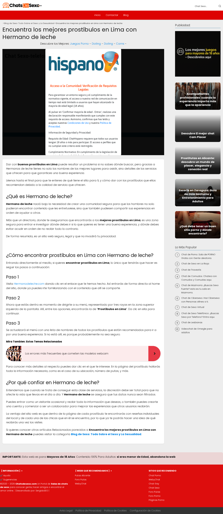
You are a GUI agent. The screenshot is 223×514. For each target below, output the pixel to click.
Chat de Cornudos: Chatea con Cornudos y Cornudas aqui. (199, 278)
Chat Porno (155, 475)
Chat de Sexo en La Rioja (195, 263)
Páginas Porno (156, 500)
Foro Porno (154, 495)
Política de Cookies (115, 510)
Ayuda (6, 475)
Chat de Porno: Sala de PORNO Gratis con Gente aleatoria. (198, 256)
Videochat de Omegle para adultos (196, 330)
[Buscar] (220, 6)
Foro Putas (80, 479)
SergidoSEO (42, 490)
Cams (120, 44)
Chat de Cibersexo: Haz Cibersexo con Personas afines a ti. (200, 299)
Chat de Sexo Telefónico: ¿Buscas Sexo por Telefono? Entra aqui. (200, 315)
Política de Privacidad (88, 510)
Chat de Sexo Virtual (192, 307)
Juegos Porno (79, 44)
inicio (98, 15)
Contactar (112, 15)
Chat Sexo (154, 487)
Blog (125, 15)
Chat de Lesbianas (191, 322)
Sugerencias (10, 479)
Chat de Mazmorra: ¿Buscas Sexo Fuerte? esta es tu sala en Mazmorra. (200, 289)
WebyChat (80, 483)
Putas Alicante (82, 475)
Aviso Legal (66, 510)
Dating (96, 44)
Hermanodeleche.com (29, 284)
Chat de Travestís (191, 269)
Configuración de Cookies (145, 510)
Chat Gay (154, 483)
